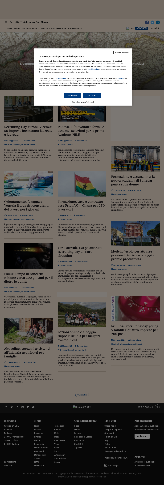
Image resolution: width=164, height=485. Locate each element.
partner (122, 78)
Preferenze (73, 95)
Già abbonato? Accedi (83, 102)
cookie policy (93, 69)
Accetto (92, 95)
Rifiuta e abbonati (121, 52)
